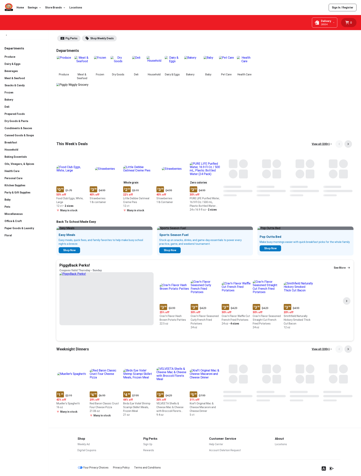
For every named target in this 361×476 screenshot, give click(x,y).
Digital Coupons (86, 450)
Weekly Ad (83, 444)
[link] (342, 7)
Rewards (148, 450)
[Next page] (348, 144)
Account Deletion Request (225, 450)
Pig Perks (71, 38)
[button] (71, 184)
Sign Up (147, 444)
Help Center (216, 444)
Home (20, 7)
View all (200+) (321, 144)
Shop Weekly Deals (102, 38)
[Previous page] (339, 144)
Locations (75, 7)
